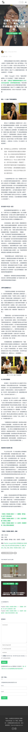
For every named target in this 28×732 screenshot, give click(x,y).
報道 (20, 33)
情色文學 (7, 545)
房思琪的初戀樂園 (14, 545)
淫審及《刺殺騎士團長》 (16, 548)
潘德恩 (5, 51)
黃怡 (24, 548)
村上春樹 (22, 545)
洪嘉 (5, 548)
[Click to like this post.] (14, 51)
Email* (2, 691)
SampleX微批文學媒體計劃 (12, 33)
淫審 (8, 548)
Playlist (6, 543)
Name (2, 685)
